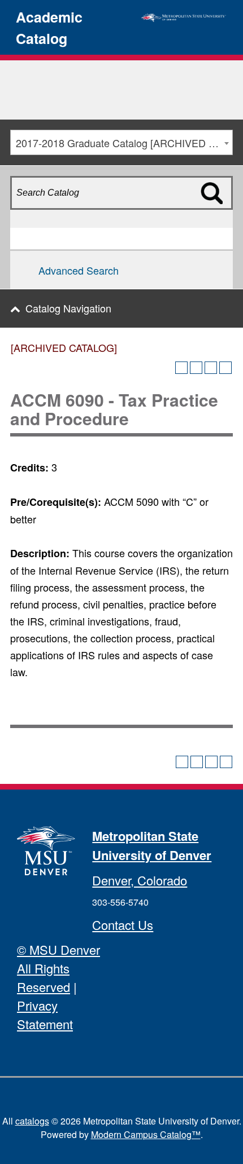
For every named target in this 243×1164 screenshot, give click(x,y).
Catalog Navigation (68, 308)
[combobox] (121, 142)
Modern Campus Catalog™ (146, 1134)
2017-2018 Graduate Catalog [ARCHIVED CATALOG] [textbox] (124, 142)
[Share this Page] (196, 367)
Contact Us (122, 924)
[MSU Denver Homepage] (183, 16)
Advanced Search (78, 270)
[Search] (219, 212)
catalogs (32, 1120)
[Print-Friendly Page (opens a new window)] (211, 367)
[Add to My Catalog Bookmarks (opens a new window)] (181, 367)
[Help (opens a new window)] (225, 367)
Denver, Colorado (139, 880)
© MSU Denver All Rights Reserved (58, 968)
